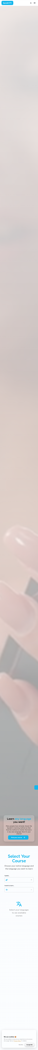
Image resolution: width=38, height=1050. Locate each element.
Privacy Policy (17, 1041)
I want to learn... (9, 885)
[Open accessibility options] (36, 787)
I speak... (6, 875)
